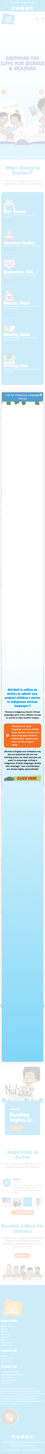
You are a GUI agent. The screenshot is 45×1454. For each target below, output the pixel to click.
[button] (41, 395)
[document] (22, 727)
